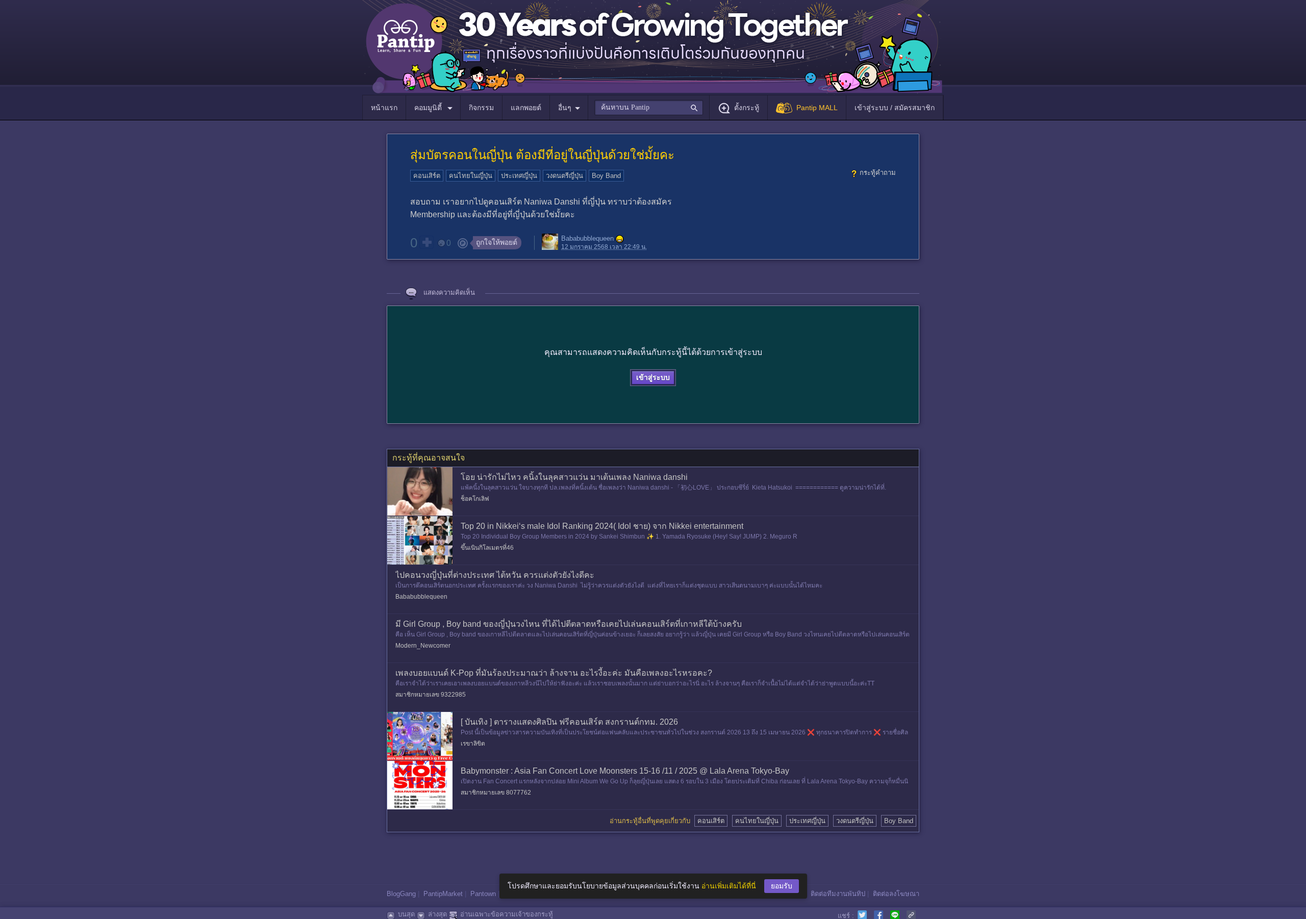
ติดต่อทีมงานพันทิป (838, 894)
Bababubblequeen (587, 239)
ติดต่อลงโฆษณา (896, 894)
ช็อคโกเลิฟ (475, 498)
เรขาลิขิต (473, 743)
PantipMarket (443, 894)
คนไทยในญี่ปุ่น (470, 176)
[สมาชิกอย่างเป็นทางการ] (620, 239)
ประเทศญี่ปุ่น (519, 176)
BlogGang (401, 894)
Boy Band (606, 176)
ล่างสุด (437, 914)
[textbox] (648, 107)
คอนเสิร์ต (426, 176)
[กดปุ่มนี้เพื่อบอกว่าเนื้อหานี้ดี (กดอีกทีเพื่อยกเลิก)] (426, 242)
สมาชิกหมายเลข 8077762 (496, 792)
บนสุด (406, 914)
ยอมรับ (781, 886)
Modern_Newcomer (422, 645)
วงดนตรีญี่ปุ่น (564, 176)
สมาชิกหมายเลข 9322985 (430, 694)
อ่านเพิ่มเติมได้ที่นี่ (728, 886)
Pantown (483, 894)
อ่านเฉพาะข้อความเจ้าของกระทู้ (506, 914)
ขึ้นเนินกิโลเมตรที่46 (487, 547)
